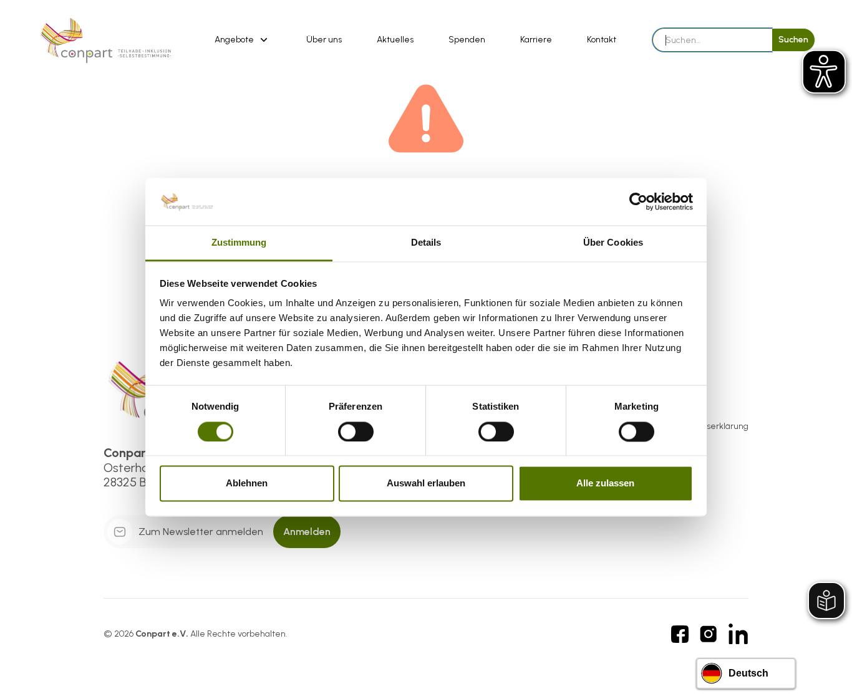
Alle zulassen (605, 483)
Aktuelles (395, 39)
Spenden (466, 39)
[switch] (356, 431)
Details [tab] (426, 243)
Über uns (324, 39)
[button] (243, 39)
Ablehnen (247, 483)
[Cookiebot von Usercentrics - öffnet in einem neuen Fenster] (638, 201)
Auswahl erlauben (426, 483)
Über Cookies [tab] (613, 243)
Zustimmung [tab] (239, 243)
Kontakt (601, 39)
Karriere (536, 39)
